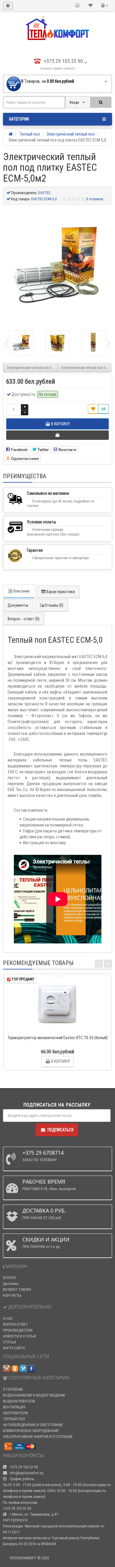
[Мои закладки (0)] (90, 5)
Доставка (10, 1283)
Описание (21, 591)
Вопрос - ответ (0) (24, 618)
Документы (18, 605)
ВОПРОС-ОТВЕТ (15, 1324)
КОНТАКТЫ (12, 1295)
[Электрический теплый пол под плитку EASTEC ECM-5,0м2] (57, 265)
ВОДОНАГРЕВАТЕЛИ (19, 1401)
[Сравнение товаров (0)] (77, 5)
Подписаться (60, 1129)
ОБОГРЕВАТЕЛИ (15, 1412)
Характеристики (60, 591)
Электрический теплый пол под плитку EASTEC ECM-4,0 (32, 367)
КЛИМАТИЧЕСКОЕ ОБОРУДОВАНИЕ (31, 1430)
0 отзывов (94, 198)
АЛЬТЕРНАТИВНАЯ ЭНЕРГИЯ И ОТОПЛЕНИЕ (38, 1436)
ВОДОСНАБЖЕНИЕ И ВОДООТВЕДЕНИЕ (34, 1395)
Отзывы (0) (54, 605)
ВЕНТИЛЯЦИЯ (14, 1407)
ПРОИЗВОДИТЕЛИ (17, 1330)
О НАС (8, 1318)
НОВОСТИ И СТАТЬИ (19, 1336)
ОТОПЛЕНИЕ (13, 1389)
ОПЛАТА (9, 1277)
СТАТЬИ (9, 1342)
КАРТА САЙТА (14, 1347)
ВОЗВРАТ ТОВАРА (17, 1289)
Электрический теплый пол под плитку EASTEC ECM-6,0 (86, 367)
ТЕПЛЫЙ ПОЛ (14, 1418)
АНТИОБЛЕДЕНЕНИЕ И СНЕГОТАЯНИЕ (33, 1424)
